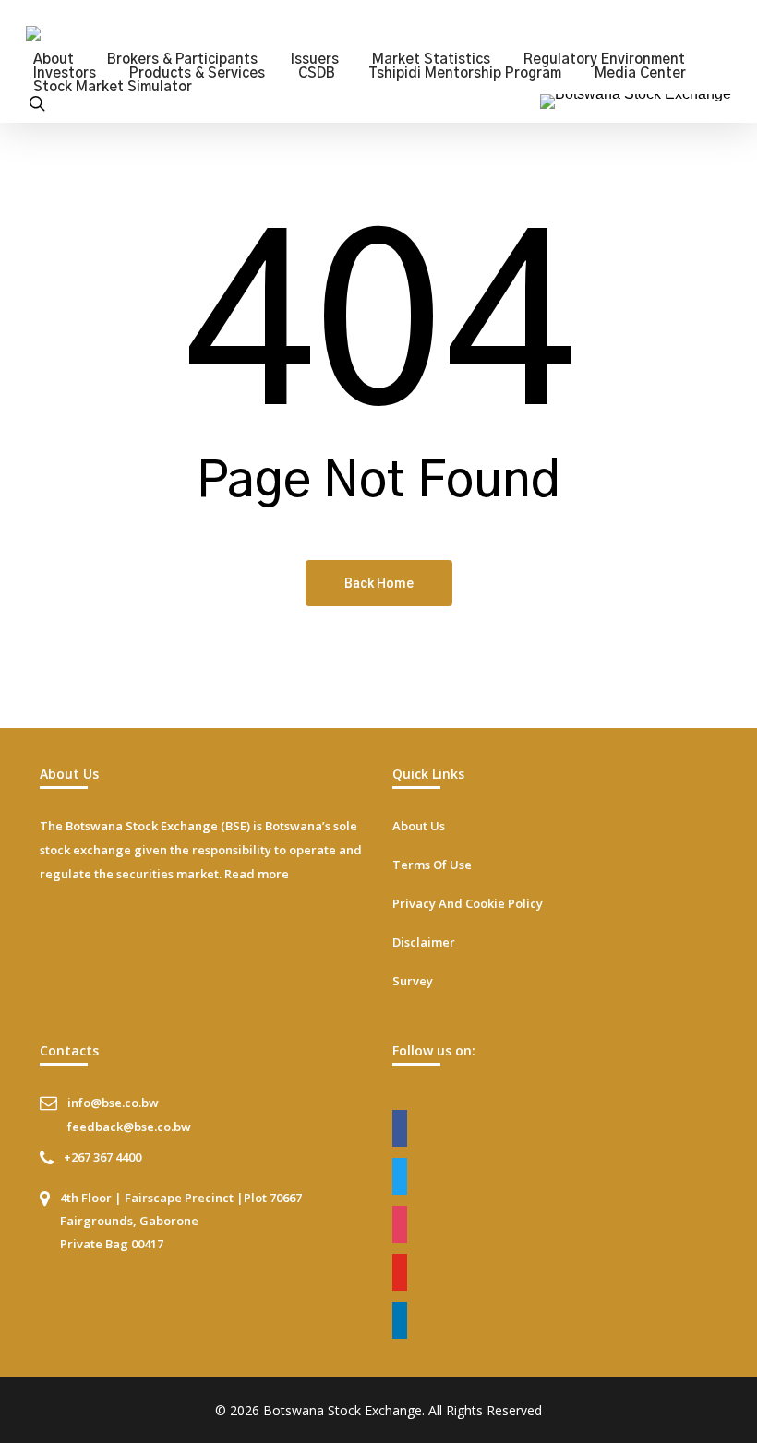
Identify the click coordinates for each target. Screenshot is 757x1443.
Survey (412, 980)
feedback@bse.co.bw (129, 1126)
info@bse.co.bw (113, 1102)
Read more (256, 873)
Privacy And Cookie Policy (467, 903)
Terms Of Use (432, 864)
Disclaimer (423, 942)
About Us (418, 825)
